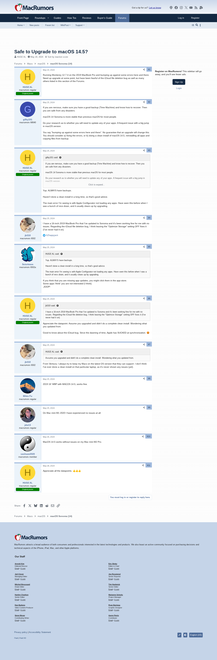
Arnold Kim (19, 564)
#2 (149, 102)
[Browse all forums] (193, 25)
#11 (148, 465)
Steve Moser (20, 615)
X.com (22, 568)
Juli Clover (19, 574)
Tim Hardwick (114, 584)
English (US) (196, 635)
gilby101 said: (51, 157)
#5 (149, 247)
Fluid (16, 638)
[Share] (143, 70)
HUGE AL (21, 57)
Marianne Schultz (115, 595)
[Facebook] (176, 7)
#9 (149, 407)
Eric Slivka (112, 564)
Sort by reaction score (58, 57)
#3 (149, 150)
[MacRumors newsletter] (201, 7)
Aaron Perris (113, 615)
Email (17, 568)
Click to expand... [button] (96, 184)
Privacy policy (20, 632)
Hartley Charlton (21, 595)
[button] (39, 18)
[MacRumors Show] (171, 7)
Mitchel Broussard (22, 584)
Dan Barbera (20, 605)
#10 (148, 436)
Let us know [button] (155, 7)
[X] (186, 7)
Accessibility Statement (40, 632)
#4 (149, 218)
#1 (149, 69)
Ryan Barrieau (114, 605)
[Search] (197, 25)
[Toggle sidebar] (201, 25)
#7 (149, 344)
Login (179, 88)
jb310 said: (50, 305)
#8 (149, 378)
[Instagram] (181, 7)
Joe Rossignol (114, 574)
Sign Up (179, 82)
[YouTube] (191, 7)
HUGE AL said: (52, 254)
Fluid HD (22, 638)
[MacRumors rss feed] (196, 7)
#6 (149, 298)
